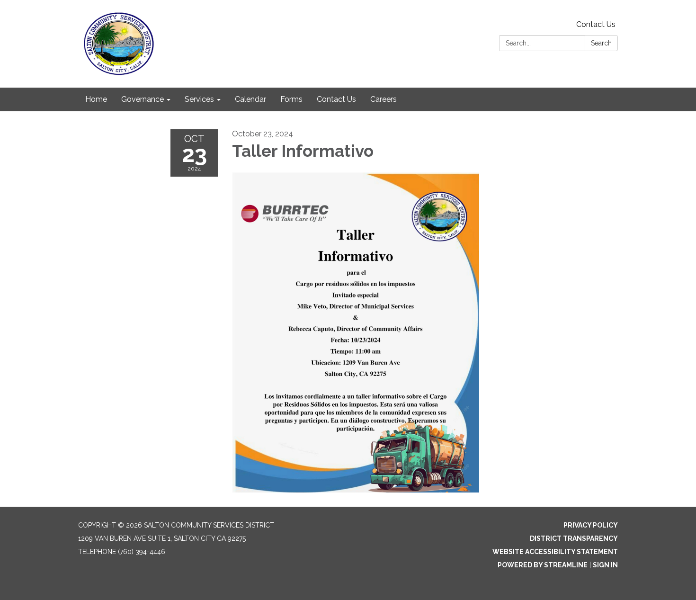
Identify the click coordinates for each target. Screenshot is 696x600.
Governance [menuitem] (142, 99)
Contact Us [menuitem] (336, 99)
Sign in (605, 565)
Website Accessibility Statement (555, 551)
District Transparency (574, 538)
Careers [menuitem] (383, 99)
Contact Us (596, 24)
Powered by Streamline (543, 565)
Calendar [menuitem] (250, 99)
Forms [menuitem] (291, 99)
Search (601, 43)
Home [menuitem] (96, 99)
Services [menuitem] (199, 99)
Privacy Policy (590, 525)
